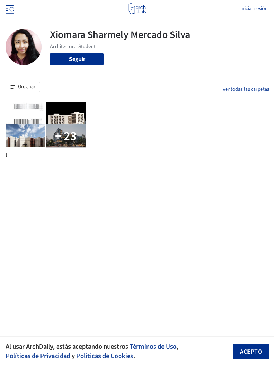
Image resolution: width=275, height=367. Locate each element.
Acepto (251, 351)
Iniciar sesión (254, 8)
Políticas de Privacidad (38, 356)
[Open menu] (9, 9)
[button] (23, 87)
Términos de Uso (153, 346)
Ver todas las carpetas (246, 89)
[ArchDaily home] (137, 8)
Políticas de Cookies (104, 356)
